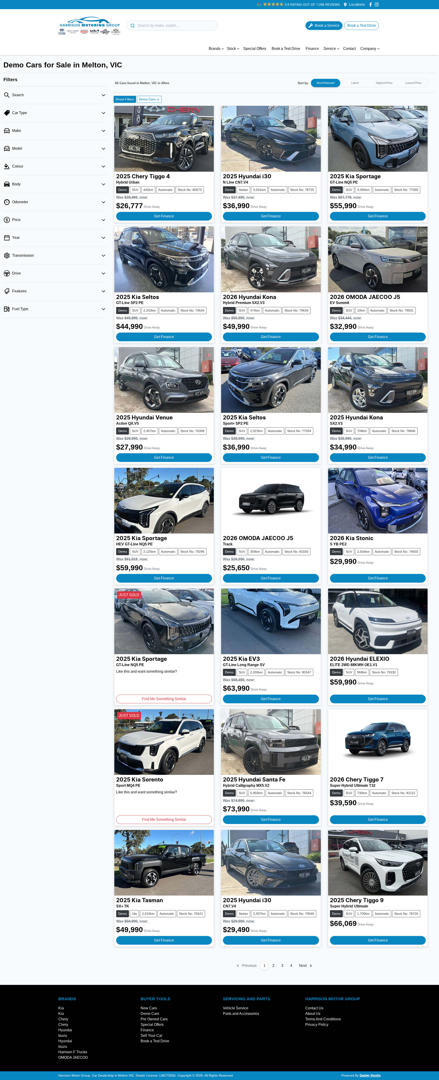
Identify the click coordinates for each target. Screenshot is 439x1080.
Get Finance (164, 216)
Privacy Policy (316, 1025)
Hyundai (65, 1030)
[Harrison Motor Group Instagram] (378, 4)
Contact (349, 49)
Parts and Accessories (241, 1014)
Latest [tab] (355, 83)
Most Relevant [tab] (326, 83)
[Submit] (132, 26)
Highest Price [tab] (384, 83)
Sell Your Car (151, 1035)
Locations (357, 4)
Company (368, 49)
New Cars (149, 1008)
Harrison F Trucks (72, 1052)
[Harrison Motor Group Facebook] (371, 4)
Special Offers (254, 49)
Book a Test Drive (286, 49)
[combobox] (172, 25)
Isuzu (62, 1035)
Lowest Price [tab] (413, 83)
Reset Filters (125, 99)
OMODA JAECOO (73, 1057)
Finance (312, 49)
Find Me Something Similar (164, 699)
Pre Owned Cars (154, 1019)
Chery (63, 1019)
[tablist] (369, 83)
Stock (231, 49)
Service (330, 49)
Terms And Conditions (323, 1019)
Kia (61, 1008)
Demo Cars (150, 1014)
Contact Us (314, 1008)
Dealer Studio (370, 1075)
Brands (214, 49)
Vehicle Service (235, 1008)
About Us (312, 1014)
